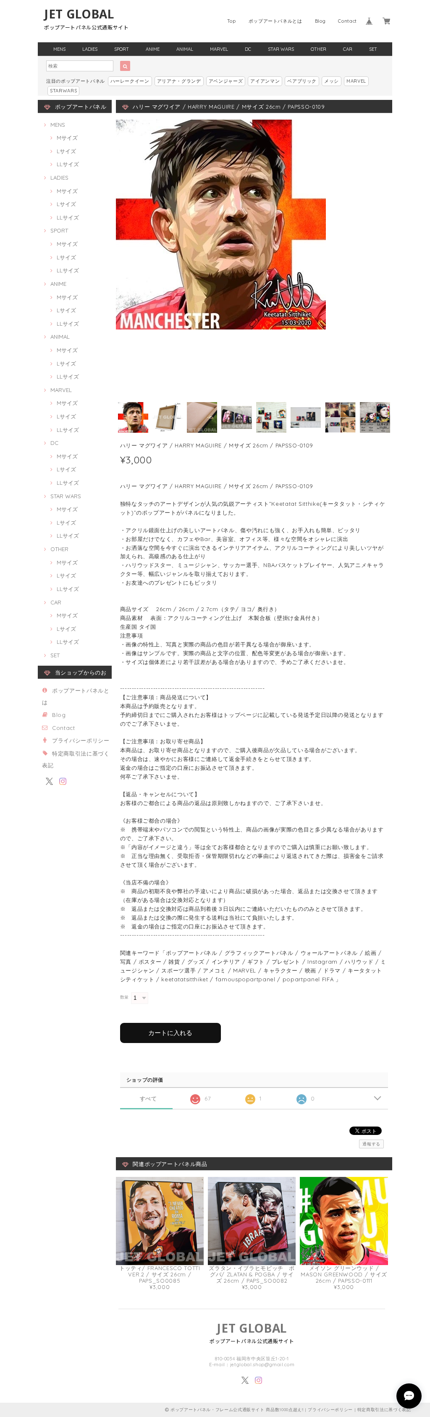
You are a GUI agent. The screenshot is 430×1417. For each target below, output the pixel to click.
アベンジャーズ (226, 81)
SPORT (121, 49)
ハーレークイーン (129, 81)
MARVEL (219, 49)
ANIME (153, 49)
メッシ (331, 81)
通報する (371, 1144)
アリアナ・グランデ (179, 81)
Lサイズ (66, 151)
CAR (347, 49)
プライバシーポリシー (81, 740)
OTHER (318, 49)
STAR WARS (281, 49)
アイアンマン (265, 81)
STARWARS (63, 91)
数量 (124, 997)
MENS (59, 49)
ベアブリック (302, 81)
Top (231, 21)
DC (248, 49)
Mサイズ (67, 137)
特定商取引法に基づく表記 (384, 1409)
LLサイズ (68, 164)
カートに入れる (170, 1033)
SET (373, 49)
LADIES (89, 49)
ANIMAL (184, 49)
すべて (148, 1098)
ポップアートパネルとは (275, 21)
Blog (320, 21)
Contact (347, 21)
